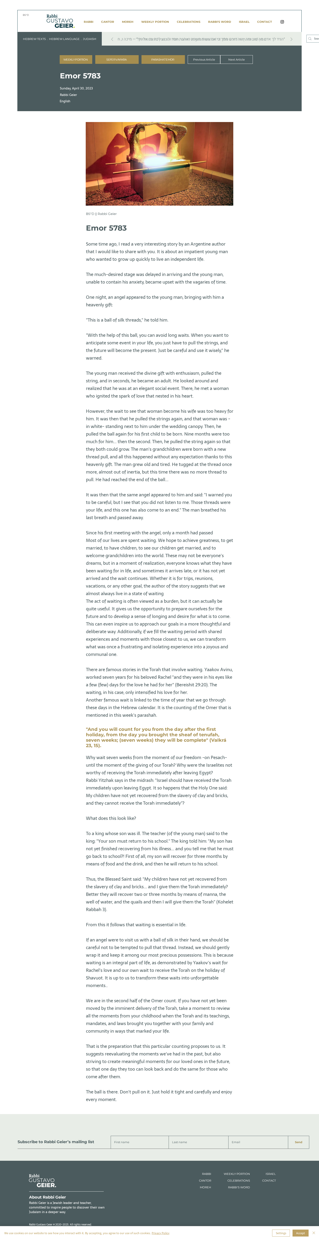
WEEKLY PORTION (237, 1174)
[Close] (313, 1233)
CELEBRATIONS (238, 1180)
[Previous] (112, 40)
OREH (206, 1187)
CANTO (204, 1180)
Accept (300, 1233)
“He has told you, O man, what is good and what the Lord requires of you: (201, 39)
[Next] (291, 40)
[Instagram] (282, 22)
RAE (271, 1174)
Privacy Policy (160, 1233)
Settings (281, 1233)
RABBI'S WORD (239, 1187)
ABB (207, 1174)
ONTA (268, 1180)
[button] (117, 59)
